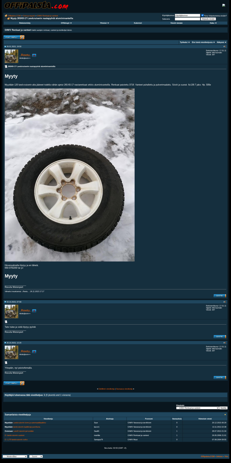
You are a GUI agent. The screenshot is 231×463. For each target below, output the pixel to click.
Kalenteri (138, 23)
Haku (212, 23)
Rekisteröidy (24, 23)
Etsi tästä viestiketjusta (202, 42)
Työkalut (184, 42)
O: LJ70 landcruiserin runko (16, 440)
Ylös (226, 456)
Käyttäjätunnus (168, 15)
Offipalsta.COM (14, 16)
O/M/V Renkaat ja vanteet (47, 16)
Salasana (166, 19)
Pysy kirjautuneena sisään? (215, 16)
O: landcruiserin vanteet (14, 435)
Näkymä (220, 42)
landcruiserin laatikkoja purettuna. (27, 427)
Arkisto (219, 456)
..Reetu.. (25, 55)
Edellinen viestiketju (106, 389)
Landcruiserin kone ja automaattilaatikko (29, 423)
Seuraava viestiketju (124, 389)
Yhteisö (103, 23)
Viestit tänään (176, 23)
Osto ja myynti (29, 16)
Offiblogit (65, 23)
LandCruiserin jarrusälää (23, 431)
